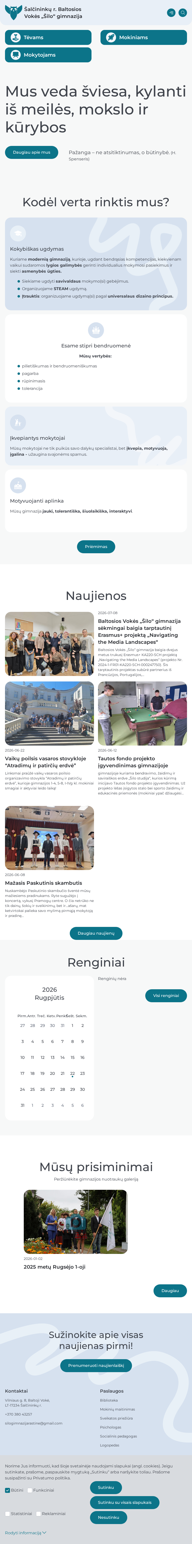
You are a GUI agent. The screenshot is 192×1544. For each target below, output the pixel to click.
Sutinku (106, 1487)
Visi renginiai (166, 995)
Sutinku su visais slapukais (125, 1502)
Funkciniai (43, 1490)
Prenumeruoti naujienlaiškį (96, 1365)
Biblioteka (109, 1400)
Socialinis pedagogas (118, 1436)
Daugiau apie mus (31, 152)
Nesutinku (108, 1517)
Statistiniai (21, 1513)
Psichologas (110, 1427)
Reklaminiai (54, 1513)
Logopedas (109, 1445)
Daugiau (170, 1290)
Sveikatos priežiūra (116, 1418)
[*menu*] (171, 12)
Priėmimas (96, 546)
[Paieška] (182, 12)
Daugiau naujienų (96, 933)
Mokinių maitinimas (117, 1409)
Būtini (17, 1490)
